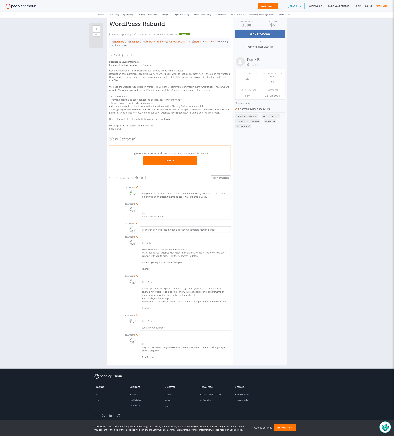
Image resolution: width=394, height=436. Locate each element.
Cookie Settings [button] (263, 427)
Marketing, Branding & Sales (261, 14)
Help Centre (135, 405)
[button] (294, 6)
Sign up (368, 6)
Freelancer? (382, 6)
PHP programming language (248, 121)
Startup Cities (205, 400)
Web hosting (270, 121)
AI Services (99, 14)
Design (165, 14)
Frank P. (253, 59)
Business (222, 14)
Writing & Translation (148, 14)
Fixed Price (272, 21)
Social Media (284, 14)
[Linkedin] (111, 415)
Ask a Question (221, 177)
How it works (315, 6)
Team (96, 400)
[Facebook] (96, 415)
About (97, 394)
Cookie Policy (236, 429)
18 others (209, 41)
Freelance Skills (241, 400)
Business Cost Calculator (210, 394)
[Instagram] (118, 415)
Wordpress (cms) (243, 126)
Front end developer (271, 116)
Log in (358, 6)
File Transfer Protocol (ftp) (247, 116)
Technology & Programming (121, 14)
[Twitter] (103, 415)
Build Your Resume (338, 6)
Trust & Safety (136, 400)
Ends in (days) (246, 21)
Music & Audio (237, 14)
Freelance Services (243, 394)
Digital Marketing (181, 14)
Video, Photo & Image (203, 14)
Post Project (268, 6)
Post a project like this (260, 46)
